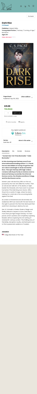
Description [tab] (5, 151)
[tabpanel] (18, 197)
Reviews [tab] (27, 151)
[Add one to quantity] (10, 113)
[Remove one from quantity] (5, 113)
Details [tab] (19, 151)
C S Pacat (5, 25)
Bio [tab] (13, 151)
